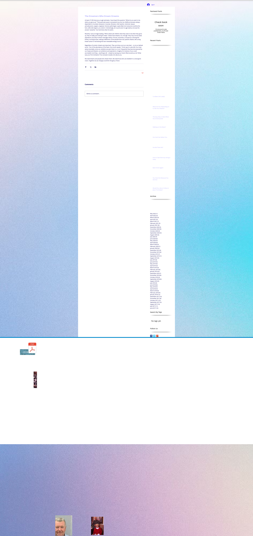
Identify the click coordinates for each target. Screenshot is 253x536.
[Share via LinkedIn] (95, 67)
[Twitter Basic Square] (154, 336)
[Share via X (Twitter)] (91, 67)
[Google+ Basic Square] (157, 336)
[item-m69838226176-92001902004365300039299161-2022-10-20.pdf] (32, 348)
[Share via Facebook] (86, 67)
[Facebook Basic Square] (151, 336)
